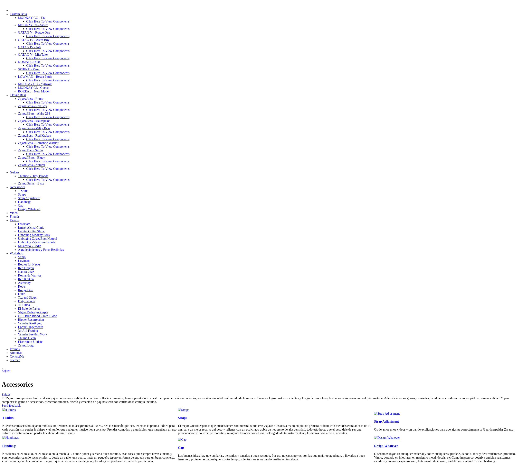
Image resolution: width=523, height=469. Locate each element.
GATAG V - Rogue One (34, 32)
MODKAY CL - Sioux (33, 25)
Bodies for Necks (29, 264)
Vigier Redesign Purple (33, 312)
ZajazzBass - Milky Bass (34, 128)
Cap (20, 205)
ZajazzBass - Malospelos (34, 121)
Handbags (24, 202)
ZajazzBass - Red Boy (32, 106)
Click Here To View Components (47, 21)
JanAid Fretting (28, 330)
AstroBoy (24, 283)
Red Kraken (26, 279)
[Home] (10, 10)
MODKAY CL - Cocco (33, 87)
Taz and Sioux (27, 297)
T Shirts (23, 190)
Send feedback (11, 405)
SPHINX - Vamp (29, 69)
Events (14, 220)
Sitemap (15, 360)
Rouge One (25, 290)
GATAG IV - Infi (29, 47)
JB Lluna (24, 305)
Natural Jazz (26, 271)
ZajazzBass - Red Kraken (34, 135)
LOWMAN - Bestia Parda (35, 76)
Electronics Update (30, 341)
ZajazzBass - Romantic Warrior (38, 143)
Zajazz (6, 370)
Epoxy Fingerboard (30, 327)
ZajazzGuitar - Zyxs (31, 183)
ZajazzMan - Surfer (30, 150)
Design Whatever (29, 209)
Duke (21, 294)
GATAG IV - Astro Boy (33, 40)
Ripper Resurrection (31, 319)
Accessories (17, 187)
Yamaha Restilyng (29, 323)
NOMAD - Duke (29, 62)
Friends (14, 216)
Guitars (14, 172)
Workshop (16, 253)
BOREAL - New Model (33, 91)
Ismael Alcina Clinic (31, 227)
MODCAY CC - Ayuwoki (35, 84)
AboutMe (16, 352)
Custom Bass (18, 14)
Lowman (24, 260)
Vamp (22, 257)
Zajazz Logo (26, 345)
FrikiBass (24, 224)
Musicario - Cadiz (29, 246)
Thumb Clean (27, 338)
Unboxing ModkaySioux (34, 235)
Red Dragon (26, 268)
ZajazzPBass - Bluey (31, 157)
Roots (22, 286)
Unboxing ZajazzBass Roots (36, 242)
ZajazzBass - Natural (31, 165)
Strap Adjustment (29, 198)
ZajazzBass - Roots (30, 98)
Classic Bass (18, 95)
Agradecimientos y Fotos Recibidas (41, 249)
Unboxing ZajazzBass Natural (37, 238)
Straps (22, 194)
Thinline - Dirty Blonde (33, 176)
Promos (15, 349)
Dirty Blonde (26, 301)
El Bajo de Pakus (29, 308)
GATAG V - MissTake (33, 54)
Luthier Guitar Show (31, 231)
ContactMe (17, 356)
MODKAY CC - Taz (31, 17)
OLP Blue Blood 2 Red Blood (37, 316)
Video (14, 213)
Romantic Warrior (29, 275)
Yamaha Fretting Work (32, 334)
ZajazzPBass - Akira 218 (34, 113)
